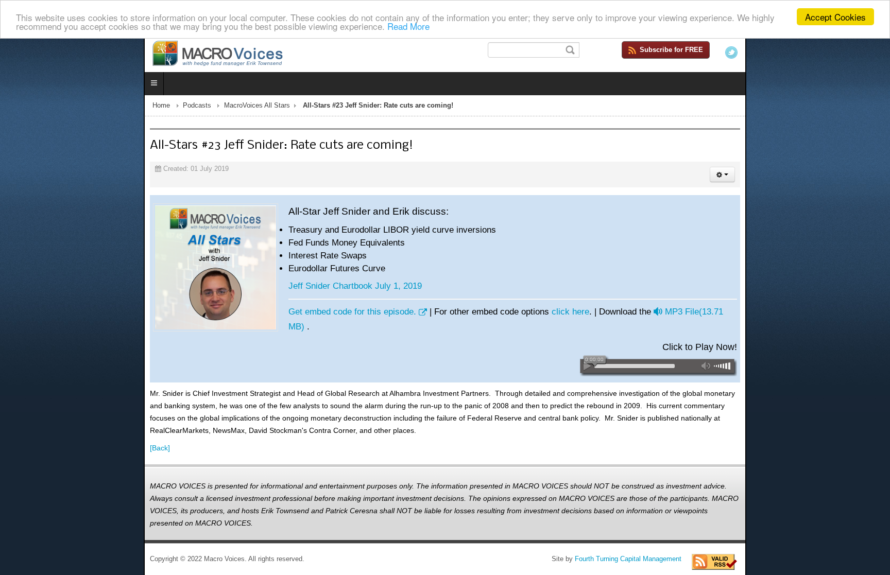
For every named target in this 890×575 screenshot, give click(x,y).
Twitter (875, 52)
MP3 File (559, 314)
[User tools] (866, 176)
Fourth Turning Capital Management (771, 521)
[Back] (16, 423)
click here (427, 314)
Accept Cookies (835, 16)
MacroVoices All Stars (113, 107)
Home (17, 107)
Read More (408, 26)
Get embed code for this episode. (208, 314)
